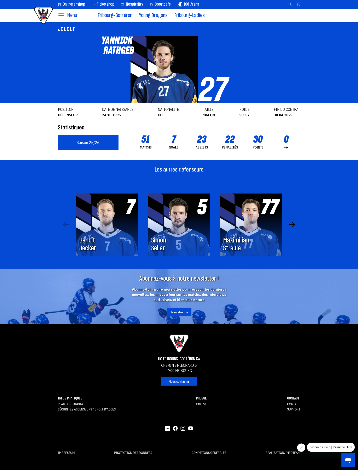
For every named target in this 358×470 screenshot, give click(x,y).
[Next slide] (291, 224)
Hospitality (134, 4)
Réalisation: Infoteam (283, 453)
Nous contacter (179, 381)
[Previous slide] (66, 224)
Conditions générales (209, 453)
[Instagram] (182, 428)
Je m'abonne (179, 312)
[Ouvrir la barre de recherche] (289, 4)
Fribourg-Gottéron (115, 15)
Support (293, 409)
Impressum (66, 453)
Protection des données (133, 453)
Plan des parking (71, 404)
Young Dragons (153, 15)
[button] (298, 4)
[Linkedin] (167, 428)
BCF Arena (191, 4)
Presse (201, 404)
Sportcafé (162, 4)
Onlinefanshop (73, 4)
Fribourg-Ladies (189, 15)
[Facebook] (175, 428)
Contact (293, 404)
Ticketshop (105, 4)
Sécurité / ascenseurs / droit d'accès (87, 409)
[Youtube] (190, 428)
